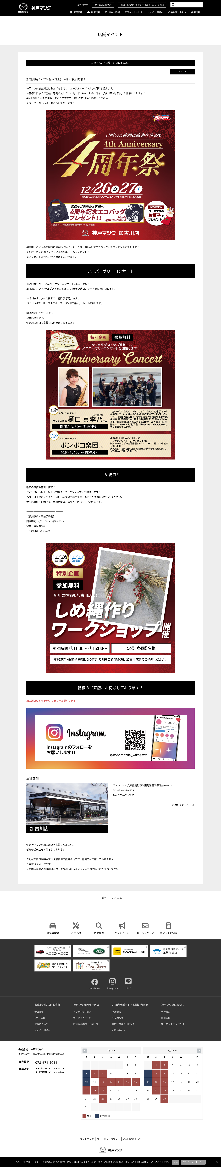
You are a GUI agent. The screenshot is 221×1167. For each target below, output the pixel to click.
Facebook (94, 988)
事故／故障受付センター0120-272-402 (142, 5)
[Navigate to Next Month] (199, 1051)
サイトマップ (87, 1139)
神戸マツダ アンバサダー (174, 1024)
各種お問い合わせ (177, 12)
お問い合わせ (119, 1030)
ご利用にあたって (132, 1139)
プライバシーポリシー (108, 1139)
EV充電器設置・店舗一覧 (86, 1024)
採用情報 (195, 12)
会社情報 (165, 1011)
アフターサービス (134, 12)
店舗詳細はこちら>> (183, 804)
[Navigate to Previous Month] (85, 1051)
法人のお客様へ (155, 12)
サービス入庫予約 (103, 5)
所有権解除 (82, 5)
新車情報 (95, 12)
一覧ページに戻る (110, 898)
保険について (41, 1024)
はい (175, 1162)
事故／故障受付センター (124, 1024)
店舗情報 (78, 12)
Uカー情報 (114, 12)
